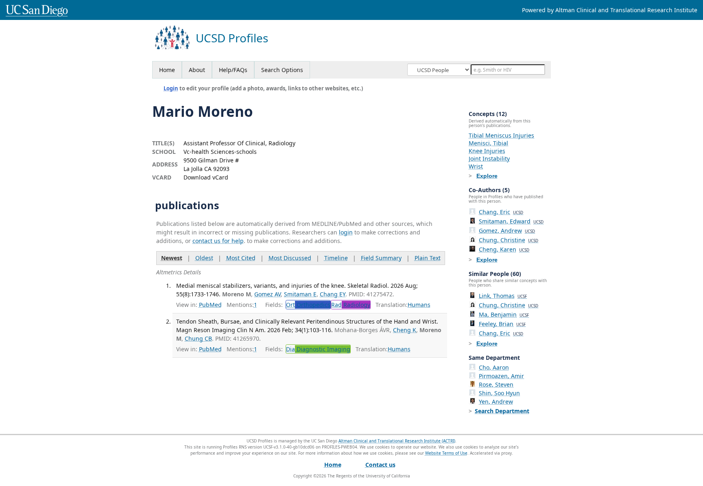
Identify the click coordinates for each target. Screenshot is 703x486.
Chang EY (332, 294)
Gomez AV (267, 294)
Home (167, 70)
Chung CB (198, 338)
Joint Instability (489, 158)
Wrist (476, 166)
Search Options (282, 70)
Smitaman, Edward (511, 221)
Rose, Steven (496, 384)
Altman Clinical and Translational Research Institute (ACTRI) (396, 441)
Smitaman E (300, 294)
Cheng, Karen (504, 249)
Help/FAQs (233, 70)
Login (171, 88)
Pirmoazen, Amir (501, 376)
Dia (318, 349)
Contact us (380, 464)
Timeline (336, 258)
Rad (350, 305)
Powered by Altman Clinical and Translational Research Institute (609, 10)
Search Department (502, 411)
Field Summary (381, 258)
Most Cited (240, 258)
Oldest (204, 258)
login (346, 232)
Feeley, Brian (502, 324)
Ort (308, 305)
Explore (487, 176)
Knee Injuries (487, 151)
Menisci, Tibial (488, 143)
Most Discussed (290, 258)
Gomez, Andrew (507, 230)
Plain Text (428, 258)
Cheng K (404, 330)
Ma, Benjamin (504, 314)
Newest (171, 258)
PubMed (210, 305)
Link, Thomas (503, 296)
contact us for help (218, 241)
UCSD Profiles (232, 38)
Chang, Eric (501, 212)
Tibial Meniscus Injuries (501, 135)
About (197, 70)
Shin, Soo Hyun (499, 393)
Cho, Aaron (494, 367)
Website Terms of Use (446, 453)
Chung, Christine (508, 240)
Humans (419, 305)
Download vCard (205, 177)
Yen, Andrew (496, 401)
